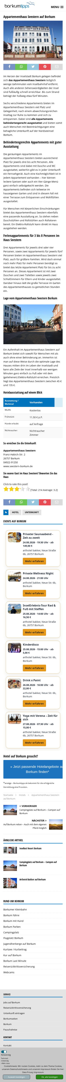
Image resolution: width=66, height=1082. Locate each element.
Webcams (8, 972)
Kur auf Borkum (12, 955)
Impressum (39, 1072)
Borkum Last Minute (14, 960)
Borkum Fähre (11, 915)
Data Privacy (27, 1072)
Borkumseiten (10, 1018)
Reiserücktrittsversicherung (19, 966)
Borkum (7, 1024)
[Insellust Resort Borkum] (10, 850)
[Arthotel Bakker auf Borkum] (10, 883)
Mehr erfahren (34, 561)
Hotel (15, 512)
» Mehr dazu (5, 1063)
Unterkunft (32, 512)
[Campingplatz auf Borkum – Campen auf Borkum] (10, 866)
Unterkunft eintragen (14, 1013)
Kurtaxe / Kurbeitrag (15, 949)
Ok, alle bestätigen (49, 1077)
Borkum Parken (12, 926)
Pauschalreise (10, 1029)
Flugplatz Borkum (13, 938)
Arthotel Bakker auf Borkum (32, 879)
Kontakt (7, 1045)
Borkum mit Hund (13, 921)
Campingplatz (11, 932)
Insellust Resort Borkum (30, 848)
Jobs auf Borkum (11, 1002)
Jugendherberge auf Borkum (19, 943)
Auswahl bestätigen (16, 1077)
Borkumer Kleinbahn (15, 909)
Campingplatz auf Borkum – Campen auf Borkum (38, 863)
